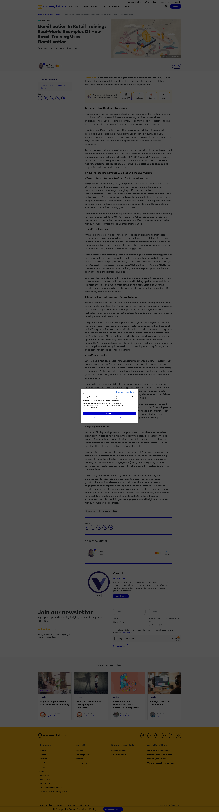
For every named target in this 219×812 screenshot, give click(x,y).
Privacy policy (120, 392)
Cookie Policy (131, 392)
